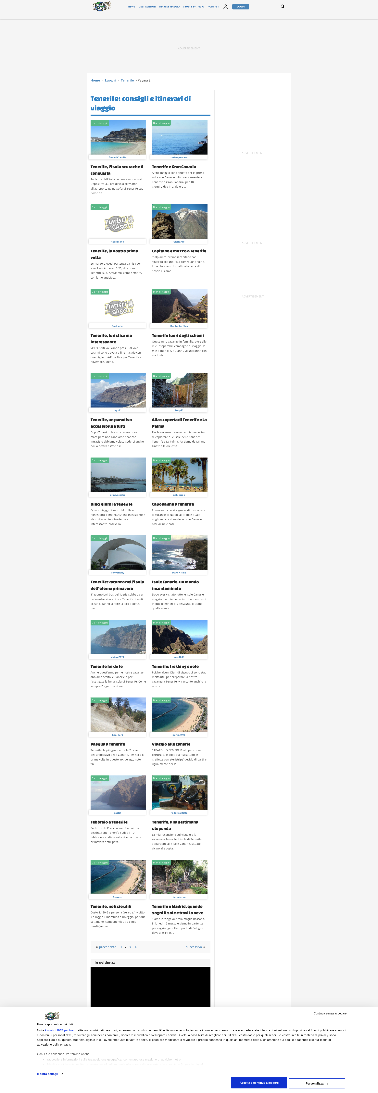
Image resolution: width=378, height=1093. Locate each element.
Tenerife (127, 80)
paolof (117, 812)
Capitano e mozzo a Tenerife (179, 250)
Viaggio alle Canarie (171, 744)
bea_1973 (117, 734)
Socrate (117, 897)
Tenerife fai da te (107, 666)
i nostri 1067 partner (60, 1030)
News (131, 6)
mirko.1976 (178, 734)
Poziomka (117, 326)
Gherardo (178, 241)
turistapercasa (178, 157)
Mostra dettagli (47, 1073)
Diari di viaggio (169, 6)
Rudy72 (179, 410)
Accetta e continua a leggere (259, 1082)
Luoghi (110, 80)
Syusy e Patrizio (193, 6)
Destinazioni (147, 6)
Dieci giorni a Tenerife (111, 504)
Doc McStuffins (179, 326)
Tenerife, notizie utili (111, 906)
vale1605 (179, 657)
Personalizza (314, 1083)
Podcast (213, 6)
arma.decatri (117, 494)
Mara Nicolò (179, 572)
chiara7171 (117, 657)
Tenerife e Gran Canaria (174, 166)
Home (95, 80)
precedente (107, 947)
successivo (194, 947)
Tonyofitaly (117, 572)
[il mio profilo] (225, 9)
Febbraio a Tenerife (109, 822)
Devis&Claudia (117, 157)
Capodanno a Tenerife (173, 504)
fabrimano (117, 241)
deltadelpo (179, 897)
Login (241, 6)
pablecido (179, 494)
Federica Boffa (179, 812)
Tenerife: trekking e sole (175, 666)
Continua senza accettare (330, 1013)
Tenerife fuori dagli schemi (178, 335)
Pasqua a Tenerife (108, 744)
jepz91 (117, 410)
